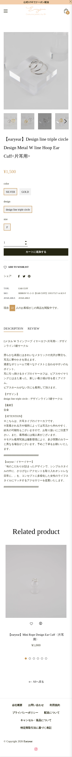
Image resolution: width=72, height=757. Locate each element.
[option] (36, 602)
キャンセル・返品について (36, 720)
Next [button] (65, 121)
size (6, 219)
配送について (52, 712)
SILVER (10, 192)
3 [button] (34, 658)
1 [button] (26, 658)
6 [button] (46, 658)
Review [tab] (34, 328)
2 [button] (30, 658)
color (6, 183)
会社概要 (17, 705)
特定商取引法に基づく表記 (36, 727)
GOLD (25, 192)
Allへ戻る (38, 681)
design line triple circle (18, 209)
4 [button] (38, 658)
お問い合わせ (36, 705)
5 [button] (42, 658)
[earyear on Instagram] (36, 748)
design (7, 201)
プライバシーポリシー (25, 712)
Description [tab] (13, 328)
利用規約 (55, 705)
